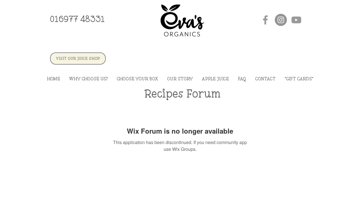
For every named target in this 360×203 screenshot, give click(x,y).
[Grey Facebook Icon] (265, 20)
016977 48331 (77, 19)
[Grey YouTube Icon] (296, 20)
